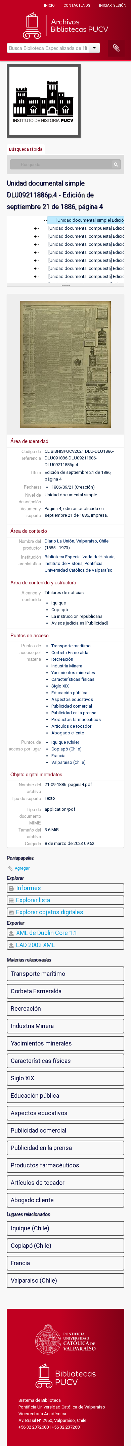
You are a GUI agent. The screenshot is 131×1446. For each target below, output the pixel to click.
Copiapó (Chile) (66, 748)
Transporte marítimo (71, 645)
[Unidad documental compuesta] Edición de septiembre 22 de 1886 (89, 228)
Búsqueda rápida (25, 149)
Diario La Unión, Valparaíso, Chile (76, 541)
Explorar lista (32, 899)
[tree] (65, 249)
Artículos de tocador (71, 726)
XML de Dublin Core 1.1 (46, 932)
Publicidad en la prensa (73, 712)
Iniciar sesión (112, 5)
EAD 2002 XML (35, 944)
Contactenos (76, 5)
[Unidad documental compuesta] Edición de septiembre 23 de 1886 (89, 236)
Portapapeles (116, 48)
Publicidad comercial (71, 706)
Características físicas (72, 679)
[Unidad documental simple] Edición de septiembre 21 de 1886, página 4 (93, 220)
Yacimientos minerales (73, 672)
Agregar (22, 868)
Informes (28, 887)
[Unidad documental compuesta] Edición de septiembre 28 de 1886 (89, 268)
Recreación (62, 659)
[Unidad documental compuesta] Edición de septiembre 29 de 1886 (89, 276)
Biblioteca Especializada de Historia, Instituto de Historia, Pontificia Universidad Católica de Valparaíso (80, 563)
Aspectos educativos (72, 699)
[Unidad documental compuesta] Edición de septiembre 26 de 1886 (89, 260)
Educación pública (69, 692)
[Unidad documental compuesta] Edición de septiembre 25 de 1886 (89, 252)
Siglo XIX (60, 686)
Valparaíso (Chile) (68, 762)
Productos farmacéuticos (76, 719)
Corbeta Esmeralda (69, 652)
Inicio (49, 5)
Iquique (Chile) (65, 742)
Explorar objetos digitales (49, 912)
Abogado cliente (67, 732)
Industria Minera (66, 665)
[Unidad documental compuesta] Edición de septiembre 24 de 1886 (89, 244)
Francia (58, 755)
